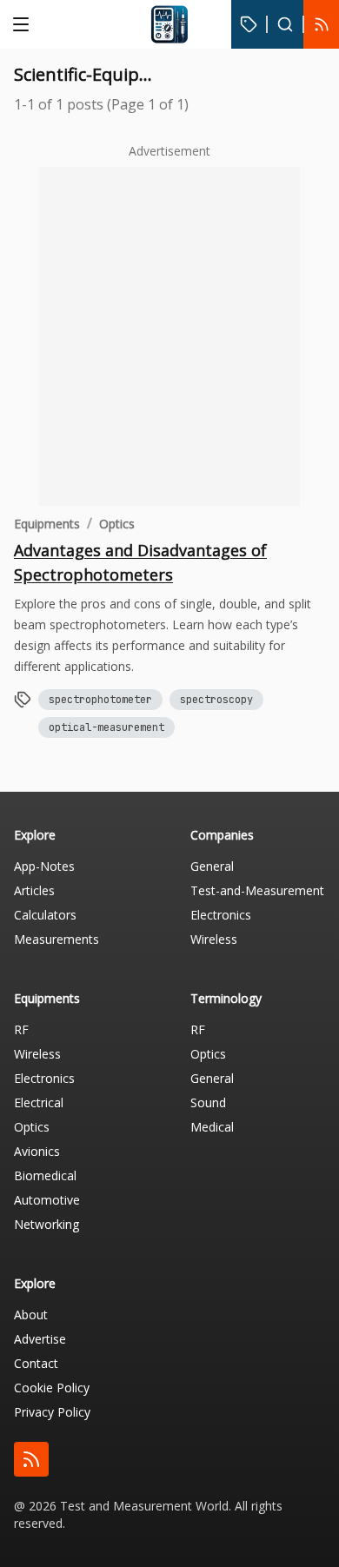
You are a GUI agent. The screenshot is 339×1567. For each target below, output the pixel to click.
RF (21, 1029)
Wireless (213, 939)
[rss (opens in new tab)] (31, 1459)
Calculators (45, 914)
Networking (46, 1224)
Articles (34, 890)
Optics (117, 523)
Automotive (47, 1200)
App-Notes (44, 866)
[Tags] (249, 24)
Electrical (38, 1102)
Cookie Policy (52, 1387)
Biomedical (45, 1175)
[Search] (285, 24)
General (212, 866)
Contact (36, 1363)
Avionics (37, 1151)
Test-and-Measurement (257, 890)
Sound (208, 1102)
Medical (212, 1127)
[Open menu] (21, 24)
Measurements (56, 939)
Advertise (40, 1339)
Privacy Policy (52, 1412)
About (31, 1314)
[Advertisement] (169, 336)
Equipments (47, 523)
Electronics (220, 914)
